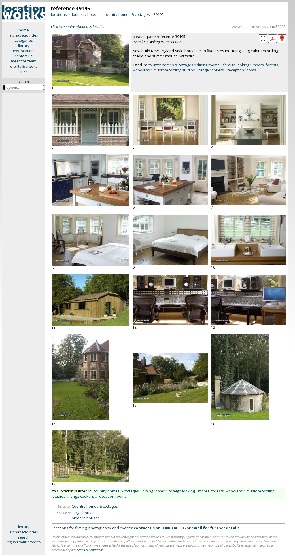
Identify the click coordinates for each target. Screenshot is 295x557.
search (24, 537)
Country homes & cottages (95, 506)
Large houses (84, 512)
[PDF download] (272, 41)
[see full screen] (263, 38)
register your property (23, 542)
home (24, 30)
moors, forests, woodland (220, 491)
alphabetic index (23, 35)
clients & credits (23, 66)
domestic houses (86, 14)
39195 (159, 14)
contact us (24, 55)
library (23, 45)
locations (59, 14)
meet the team (23, 61)
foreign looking (236, 64)
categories (23, 40)
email (197, 528)
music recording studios (174, 70)
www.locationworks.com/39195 (258, 26)
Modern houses (86, 517)
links (24, 71)
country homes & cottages (127, 14)
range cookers (211, 70)
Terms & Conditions (90, 549)
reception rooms (241, 70)
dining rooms (208, 64)
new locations (24, 50)
